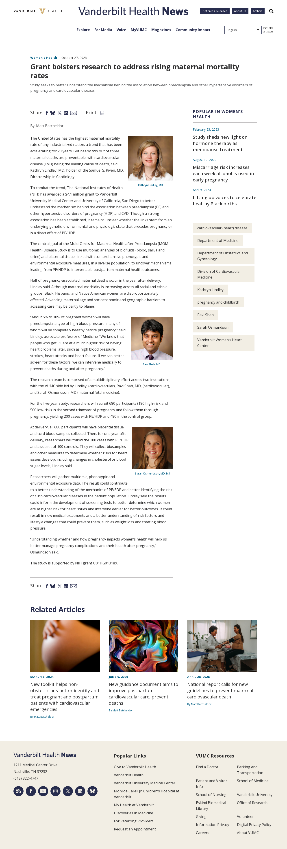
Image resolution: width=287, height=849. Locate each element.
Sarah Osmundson (212, 327)
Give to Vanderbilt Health (135, 766)
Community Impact (193, 29)
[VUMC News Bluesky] (92, 791)
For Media (103, 29)
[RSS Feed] (18, 791)
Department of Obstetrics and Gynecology (222, 256)
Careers (202, 832)
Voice (121, 29)
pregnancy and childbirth (218, 302)
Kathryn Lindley (210, 289)
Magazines (161, 29)
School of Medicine (253, 780)
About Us (240, 11)
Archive (257, 11)
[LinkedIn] (80, 791)
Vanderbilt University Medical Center (144, 783)
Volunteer (245, 816)
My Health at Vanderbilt (134, 804)
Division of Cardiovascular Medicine (219, 274)
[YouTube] (43, 791)
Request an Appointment (135, 829)
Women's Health (43, 57)
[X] (68, 791)
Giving (201, 816)
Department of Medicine (217, 240)
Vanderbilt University (254, 794)
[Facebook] (31, 791)
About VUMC (248, 832)
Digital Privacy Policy (254, 824)
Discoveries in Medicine (133, 813)
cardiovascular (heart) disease (222, 228)
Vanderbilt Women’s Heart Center (219, 342)
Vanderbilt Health (129, 774)
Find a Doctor (207, 766)
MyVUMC (139, 29)
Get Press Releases (214, 11)
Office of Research (252, 802)
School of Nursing (211, 794)
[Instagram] (55, 791)
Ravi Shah (205, 314)
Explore (83, 29)
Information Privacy (212, 824)
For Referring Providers (134, 821)
